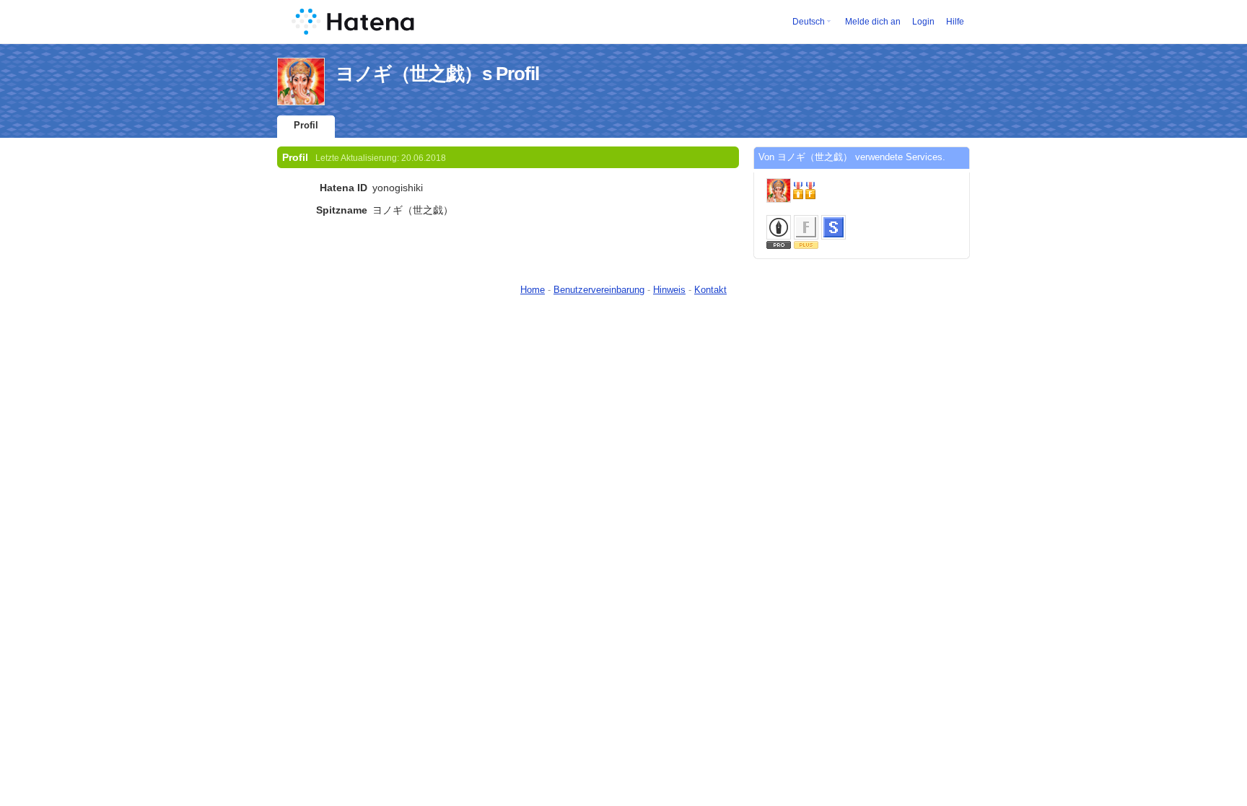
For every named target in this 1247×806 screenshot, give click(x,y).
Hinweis (669, 289)
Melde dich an (873, 22)
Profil (306, 125)
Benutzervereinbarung (599, 289)
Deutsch (808, 22)
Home (532, 289)
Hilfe (955, 22)
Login (923, 22)
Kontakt (710, 289)
